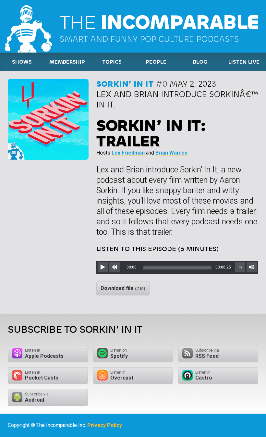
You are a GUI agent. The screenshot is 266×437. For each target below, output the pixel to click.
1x (240, 267)
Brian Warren (171, 153)
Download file (123, 288)
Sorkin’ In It (124, 84)
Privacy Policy (104, 425)
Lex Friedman (128, 153)
